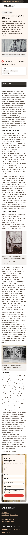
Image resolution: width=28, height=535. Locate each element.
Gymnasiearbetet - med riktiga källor (12, 1)
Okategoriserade (7, 12)
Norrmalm (6, 73)
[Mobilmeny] (24, 5)
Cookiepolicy (16, 529)
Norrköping (14, 70)
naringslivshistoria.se (8, 521)
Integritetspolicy (6, 532)
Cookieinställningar (7, 529)
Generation (18, 526)
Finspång (6, 70)
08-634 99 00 (5, 512)
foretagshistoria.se (7, 519)
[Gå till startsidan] (8, 5)
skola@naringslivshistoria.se (10, 515)
